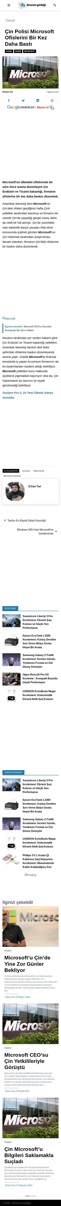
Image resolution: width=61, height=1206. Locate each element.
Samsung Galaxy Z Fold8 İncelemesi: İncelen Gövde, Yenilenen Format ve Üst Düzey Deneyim (39, 661)
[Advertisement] (30, 148)
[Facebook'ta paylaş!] (9, 100)
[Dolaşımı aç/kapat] (9, 5)
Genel (10, 20)
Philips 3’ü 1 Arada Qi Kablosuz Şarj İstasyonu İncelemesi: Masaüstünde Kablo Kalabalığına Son (38, 861)
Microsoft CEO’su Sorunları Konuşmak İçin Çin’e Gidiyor (28, 328)
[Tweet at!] (23, 100)
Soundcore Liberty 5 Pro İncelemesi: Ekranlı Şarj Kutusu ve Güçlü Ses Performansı (38, 622)
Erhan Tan (7, 92)
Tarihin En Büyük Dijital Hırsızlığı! (26, 520)
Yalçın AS (9, 997)
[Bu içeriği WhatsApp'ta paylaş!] (52, 100)
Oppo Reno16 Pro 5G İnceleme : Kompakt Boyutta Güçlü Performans (40, 678)
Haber (18, 51)
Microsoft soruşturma (12, 476)
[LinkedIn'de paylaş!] (38, 100)
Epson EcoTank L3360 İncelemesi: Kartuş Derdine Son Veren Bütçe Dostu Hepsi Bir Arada (39, 641)
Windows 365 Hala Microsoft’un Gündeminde (35, 531)
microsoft (26, 471)
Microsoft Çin (39, 471)
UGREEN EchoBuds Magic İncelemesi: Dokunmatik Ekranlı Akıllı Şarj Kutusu (39, 695)
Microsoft (29, 51)
